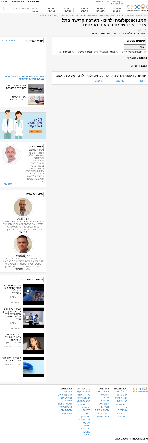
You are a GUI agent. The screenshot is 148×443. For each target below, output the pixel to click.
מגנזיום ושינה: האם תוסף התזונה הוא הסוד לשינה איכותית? (12, 289)
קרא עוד (23, 232)
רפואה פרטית (142, 16)
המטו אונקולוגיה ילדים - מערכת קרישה (101, 16)
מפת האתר (66, 410)
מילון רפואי (85, 428)
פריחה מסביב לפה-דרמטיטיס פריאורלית (16, 86)
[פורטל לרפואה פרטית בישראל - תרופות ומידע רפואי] (137, 8)
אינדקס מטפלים (86, 424)
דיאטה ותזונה (121, 413)
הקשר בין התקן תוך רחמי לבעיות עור (11, 359)
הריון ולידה (122, 401)
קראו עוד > (7, 184)
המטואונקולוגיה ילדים (126, 16)
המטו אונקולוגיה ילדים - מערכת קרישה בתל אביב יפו (63, 16)
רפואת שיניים (120, 398)
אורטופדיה (122, 395)
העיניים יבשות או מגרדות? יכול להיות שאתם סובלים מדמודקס (24, 77)
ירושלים (98, 81)
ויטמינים (86, 413)
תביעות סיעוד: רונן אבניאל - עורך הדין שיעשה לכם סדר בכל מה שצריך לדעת (12, 314)
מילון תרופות (117, 1)
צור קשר (3, 1)
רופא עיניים (121, 416)
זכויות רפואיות (117, 4)
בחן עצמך (85, 416)
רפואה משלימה (101, 391)
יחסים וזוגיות (103, 413)
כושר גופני (104, 407)
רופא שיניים (121, 404)
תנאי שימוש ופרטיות (66, 399)
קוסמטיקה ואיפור (104, 396)
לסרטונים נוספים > (11, 40)
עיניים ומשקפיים (122, 408)
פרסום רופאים (65, 395)
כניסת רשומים (17, 1)
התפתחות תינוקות (85, 408)
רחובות (142, 81)
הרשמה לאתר (34, 1)
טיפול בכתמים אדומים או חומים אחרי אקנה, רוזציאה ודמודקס (13, 338)
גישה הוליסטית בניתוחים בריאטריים (16, 98)
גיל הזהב (104, 400)
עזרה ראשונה (84, 419)
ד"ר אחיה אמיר (23, 256)
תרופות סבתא (83, 401)
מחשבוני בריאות (102, 1)
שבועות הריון (84, 404)
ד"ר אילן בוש (23, 219)
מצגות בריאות (83, 398)
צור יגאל (120, 81)
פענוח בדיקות (83, 391)
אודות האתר (66, 413)
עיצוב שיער (103, 403)
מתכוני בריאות (102, 410)
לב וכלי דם (122, 391)
